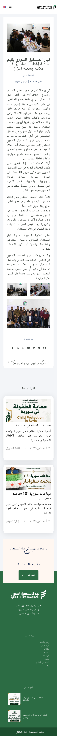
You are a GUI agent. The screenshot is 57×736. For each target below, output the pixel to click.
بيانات (46, 659)
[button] (10, 7)
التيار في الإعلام (42, 662)
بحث (47, 665)
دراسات (46, 656)
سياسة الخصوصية (36, 732)
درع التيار (45, 646)
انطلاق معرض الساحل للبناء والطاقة (33, 698)
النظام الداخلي (21, 732)
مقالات (46, 649)
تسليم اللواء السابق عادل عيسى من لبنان (35, 716)
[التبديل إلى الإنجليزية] (4, 7)
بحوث (46, 652)
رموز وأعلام (44, 642)
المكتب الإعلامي (28, 75)
